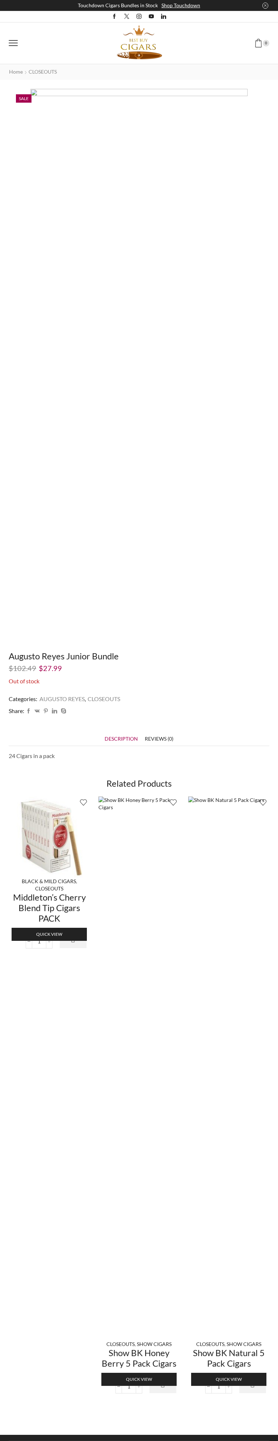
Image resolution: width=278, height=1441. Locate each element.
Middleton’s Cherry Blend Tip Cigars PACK (49, 907)
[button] (73, 941)
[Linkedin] (163, 17)
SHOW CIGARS (154, 1344)
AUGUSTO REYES (62, 698)
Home (16, 72)
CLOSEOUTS (43, 72)
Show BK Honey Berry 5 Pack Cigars (139, 1357)
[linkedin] (54, 711)
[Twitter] (126, 17)
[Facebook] (114, 17)
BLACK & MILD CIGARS (49, 881)
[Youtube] (151, 17)
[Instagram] (139, 17)
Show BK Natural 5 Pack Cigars (229, 1357)
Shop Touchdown (180, 5)
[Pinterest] (46, 711)
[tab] (121, 739)
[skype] (62, 711)
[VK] (37, 711)
